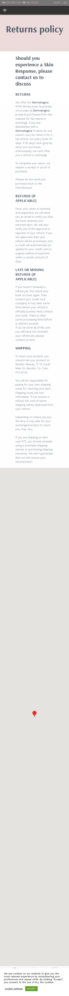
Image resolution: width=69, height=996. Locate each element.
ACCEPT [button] (31, 988)
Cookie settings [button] (14, 988)
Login (64, 2)
